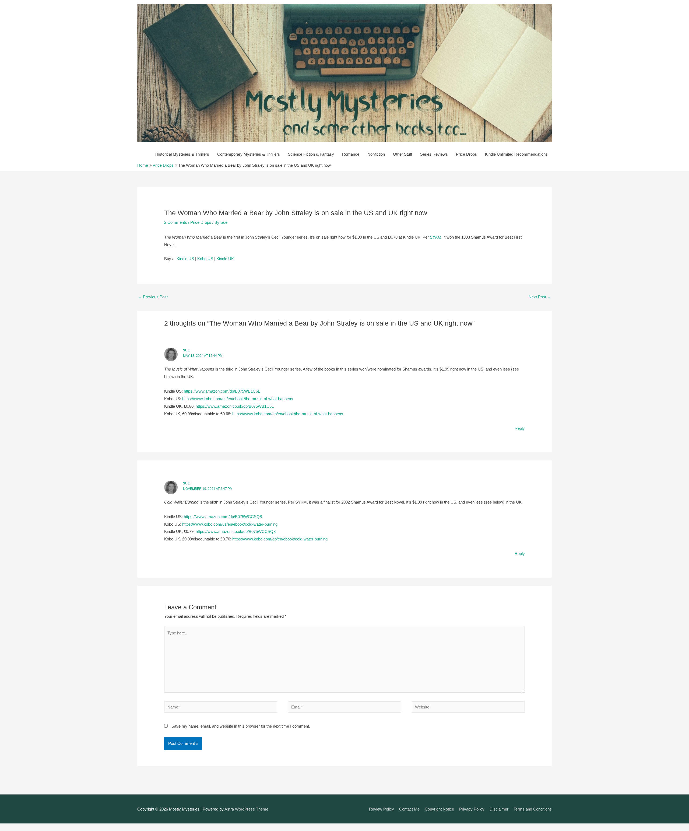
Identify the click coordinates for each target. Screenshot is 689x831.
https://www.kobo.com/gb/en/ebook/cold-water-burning (280, 539)
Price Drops (466, 154)
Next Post (540, 297)
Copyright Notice (439, 809)
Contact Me (409, 809)
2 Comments (175, 222)
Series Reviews (434, 154)
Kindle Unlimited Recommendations (516, 154)
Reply (520, 428)
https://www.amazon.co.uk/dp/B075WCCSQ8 (236, 531)
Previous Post (153, 297)
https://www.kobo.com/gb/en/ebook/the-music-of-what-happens (287, 413)
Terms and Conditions (533, 809)
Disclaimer (499, 809)
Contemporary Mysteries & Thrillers (248, 154)
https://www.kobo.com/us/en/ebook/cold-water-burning (229, 524)
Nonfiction (376, 154)
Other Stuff (402, 154)
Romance (350, 154)
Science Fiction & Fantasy (311, 154)
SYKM (435, 237)
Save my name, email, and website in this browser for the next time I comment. (240, 726)
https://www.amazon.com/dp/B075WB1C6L (222, 391)
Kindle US (185, 258)
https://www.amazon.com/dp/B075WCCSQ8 (223, 516)
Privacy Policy (471, 809)
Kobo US (205, 258)
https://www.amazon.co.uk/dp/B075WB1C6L (235, 406)
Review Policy (381, 809)
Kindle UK (225, 258)
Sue (186, 350)
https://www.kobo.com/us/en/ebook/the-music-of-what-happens (237, 398)
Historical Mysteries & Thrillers (182, 154)
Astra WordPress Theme (246, 809)
